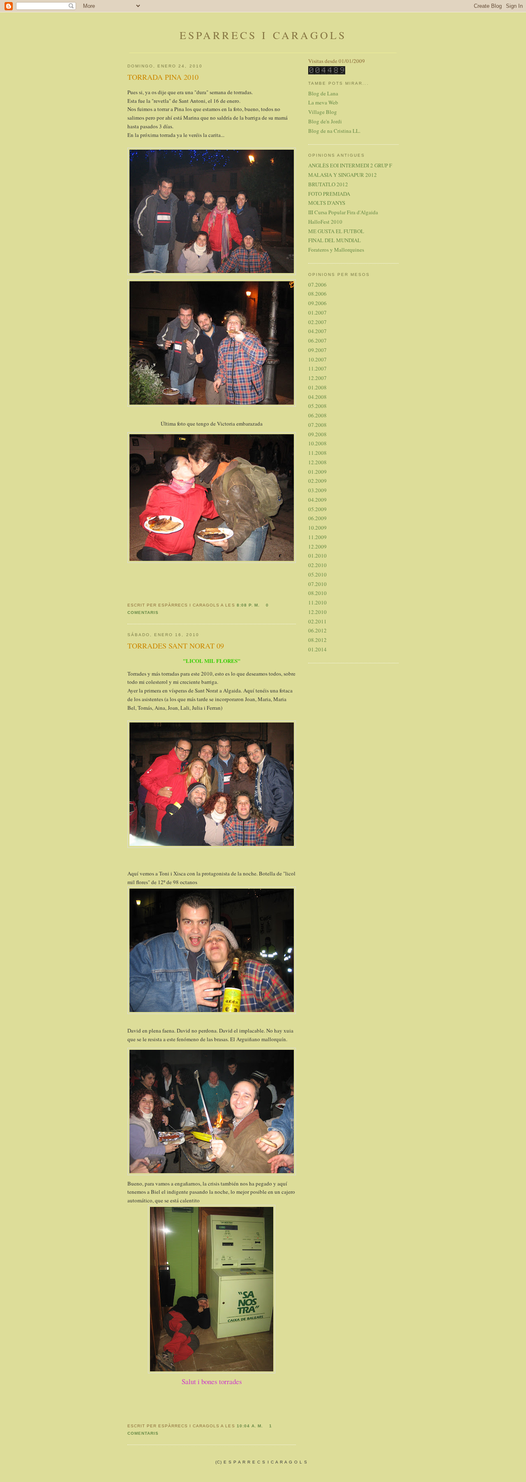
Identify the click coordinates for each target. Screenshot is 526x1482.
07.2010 (317, 584)
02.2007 (317, 322)
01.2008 (317, 387)
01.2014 (317, 649)
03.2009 (317, 490)
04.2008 (317, 397)
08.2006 (317, 293)
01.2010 (317, 555)
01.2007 (317, 312)
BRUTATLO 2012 (328, 184)
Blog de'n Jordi (326, 121)
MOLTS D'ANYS (326, 202)
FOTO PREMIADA (329, 193)
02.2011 (317, 621)
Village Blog (322, 112)
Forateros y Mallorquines (336, 249)
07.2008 (317, 424)
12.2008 (317, 462)
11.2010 (317, 602)
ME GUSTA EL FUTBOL (336, 231)
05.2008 (317, 406)
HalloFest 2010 (325, 221)
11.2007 (317, 368)
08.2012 (317, 640)
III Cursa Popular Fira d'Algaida (343, 212)
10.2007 (317, 359)
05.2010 (317, 574)
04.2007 (317, 331)
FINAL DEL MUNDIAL (334, 240)
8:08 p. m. (248, 605)
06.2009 (317, 518)
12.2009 (317, 546)
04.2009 (317, 499)
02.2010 (317, 565)
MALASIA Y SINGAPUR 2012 (342, 174)
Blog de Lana (323, 93)
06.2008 (317, 415)
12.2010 (317, 612)
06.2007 (317, 340)
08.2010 (317, 593)
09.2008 (317, 434)
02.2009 (317, 480)
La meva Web (323, 102)
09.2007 (317, 350)
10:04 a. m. (250, 1426)
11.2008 (317, 452)
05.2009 (317, 509)
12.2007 (317, 378)
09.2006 (317, 303)
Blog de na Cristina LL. (334, 130)
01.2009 (317, 471)
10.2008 (317, 443)
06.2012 (317, 630)
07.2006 (317, 284)
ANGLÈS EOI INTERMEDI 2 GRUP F (350, 165)
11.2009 (317, 537)
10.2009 (317, 527)
